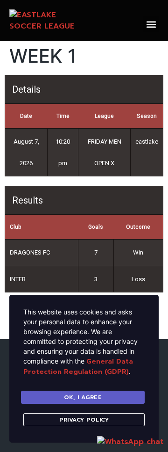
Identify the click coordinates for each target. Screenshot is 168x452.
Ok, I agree (83, 397)
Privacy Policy (84, 420)
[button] (151, 24)
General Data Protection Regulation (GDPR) (78, 367)
